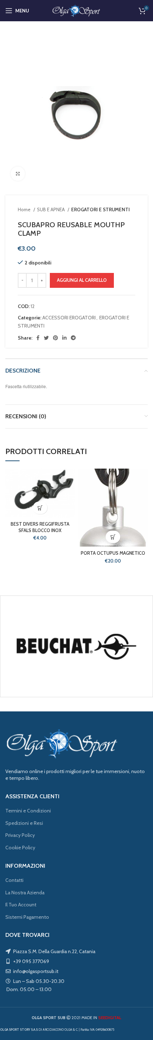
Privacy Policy (20, 835)
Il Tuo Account (20, 904)
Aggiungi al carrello (82, 280)
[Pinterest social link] (55, 337)
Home (25, 209)
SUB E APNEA (51, 209)
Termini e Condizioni (28, 810)
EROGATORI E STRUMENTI (100, 209)
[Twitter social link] (46, 337)
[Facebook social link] (38, 337)
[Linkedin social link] (64, 337)
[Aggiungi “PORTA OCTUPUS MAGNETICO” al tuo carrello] (113, 537)
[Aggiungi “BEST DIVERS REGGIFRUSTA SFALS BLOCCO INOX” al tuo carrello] (40, 508)
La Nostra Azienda (24, 892)
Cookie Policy (20, 847)
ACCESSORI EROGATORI (69, 317)
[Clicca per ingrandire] (18, 174)
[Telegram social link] (73, 337)
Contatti (14, 880)
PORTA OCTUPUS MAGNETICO (113, 553)
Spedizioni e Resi (24, 823)
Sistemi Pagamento (27, 917)
